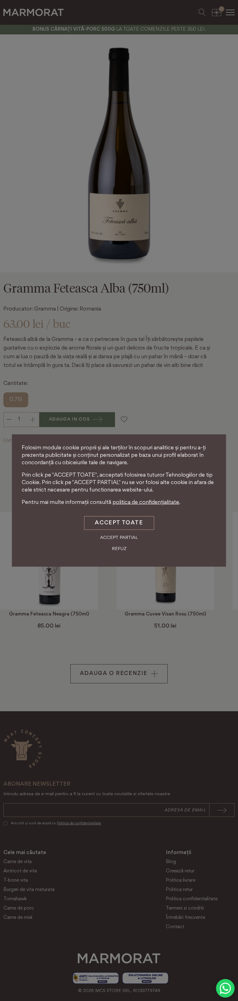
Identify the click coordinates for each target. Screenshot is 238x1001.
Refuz (119, 549)
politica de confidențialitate (145, 502)
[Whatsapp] (225, 988)
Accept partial (119, 538)
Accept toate (119, 523)
